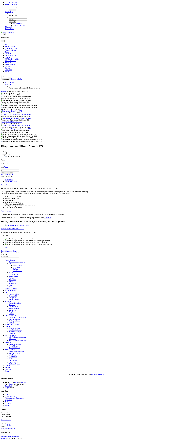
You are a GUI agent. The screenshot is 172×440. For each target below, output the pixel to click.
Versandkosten (13, 2)
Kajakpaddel (13, 296)
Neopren (11, 278)
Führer (11, 358)
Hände (11, 281)
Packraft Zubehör (14, 348)
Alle (6, 45)
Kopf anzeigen (17, 265)
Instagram (10, 436)
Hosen (11, 285)
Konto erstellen (17, 23)
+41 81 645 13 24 (6, 425)
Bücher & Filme (10, 64)
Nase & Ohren (17, 271)
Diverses (11, 314)
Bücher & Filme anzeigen (17, 351)
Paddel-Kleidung (10, 46)
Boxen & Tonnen (14, 319)
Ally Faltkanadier (10, 61)
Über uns (8, 403)
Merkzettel (8, 27)
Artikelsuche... (6, 79)
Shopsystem (4, 438)
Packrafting (8, 62)
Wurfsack (12, 305)
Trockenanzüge (13, 274)
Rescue (7, 71)
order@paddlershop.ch (8, 428)
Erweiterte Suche (16, 79)
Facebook (4, 436)
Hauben (15, 269)
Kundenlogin (9, 12)
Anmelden (47, 218)
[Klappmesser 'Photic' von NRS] (11, 111)
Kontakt (7, 405)
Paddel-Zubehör (14, 299)
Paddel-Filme (13, 360)
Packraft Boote (13, 346)
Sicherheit (8, 53)
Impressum (8, 400)
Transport (12, 333)
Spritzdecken (13, 283)
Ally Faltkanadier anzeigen (17, 337)
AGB (6, 401)
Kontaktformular (6, 420)
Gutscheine (8, 70)
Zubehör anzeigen (14, 328)
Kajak (16, 382)
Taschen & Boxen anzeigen (17, 317)
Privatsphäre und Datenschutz (14, 398)
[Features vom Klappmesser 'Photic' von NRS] (16, 118)
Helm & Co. (17, 267)
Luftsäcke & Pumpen (15, 330)
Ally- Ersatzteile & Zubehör (17, 340)
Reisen (11, 384)
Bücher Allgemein (14, 364)
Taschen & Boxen (10, 55)
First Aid (11, 312)
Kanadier (24, 382)
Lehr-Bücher (13, 357)
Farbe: (3, 160)
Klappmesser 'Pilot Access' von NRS (12, 229)
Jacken (11, 272)
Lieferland (12, 8)
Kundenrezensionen (11, 181)
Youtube (16, 436)
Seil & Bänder (13, 306)
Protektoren (12, 280)
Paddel (7, 52)
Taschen (11, 323)
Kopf (10, 263)
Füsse (10, 287)
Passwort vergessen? (19, 25)
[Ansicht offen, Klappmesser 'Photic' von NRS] (16, 114)
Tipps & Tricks (9, 394)
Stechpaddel (12, 298)
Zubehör (7, 57)
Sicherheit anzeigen (15, 303)
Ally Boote (12, 339)
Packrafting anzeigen (15, 344)
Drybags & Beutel (14, 321)
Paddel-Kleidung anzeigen (17, 262)
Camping (8, 66)
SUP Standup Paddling (12, 59)
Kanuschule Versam (97, 374)
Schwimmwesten (14, 276)
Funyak (7, 387)
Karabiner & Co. (14, 310)
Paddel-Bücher (13, 362)
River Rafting (9, 386)
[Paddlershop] (7, 32)
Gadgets (7, 68)
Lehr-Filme (12, 355)
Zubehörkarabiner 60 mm (9, 251)
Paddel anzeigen (14, 294)
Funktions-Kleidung (11, 48)
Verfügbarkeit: (5, 155)
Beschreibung (9, 180)
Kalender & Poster (14, 353)
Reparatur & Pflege (15, 332)
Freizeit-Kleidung (10, 50)
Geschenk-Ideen (10, 396)
